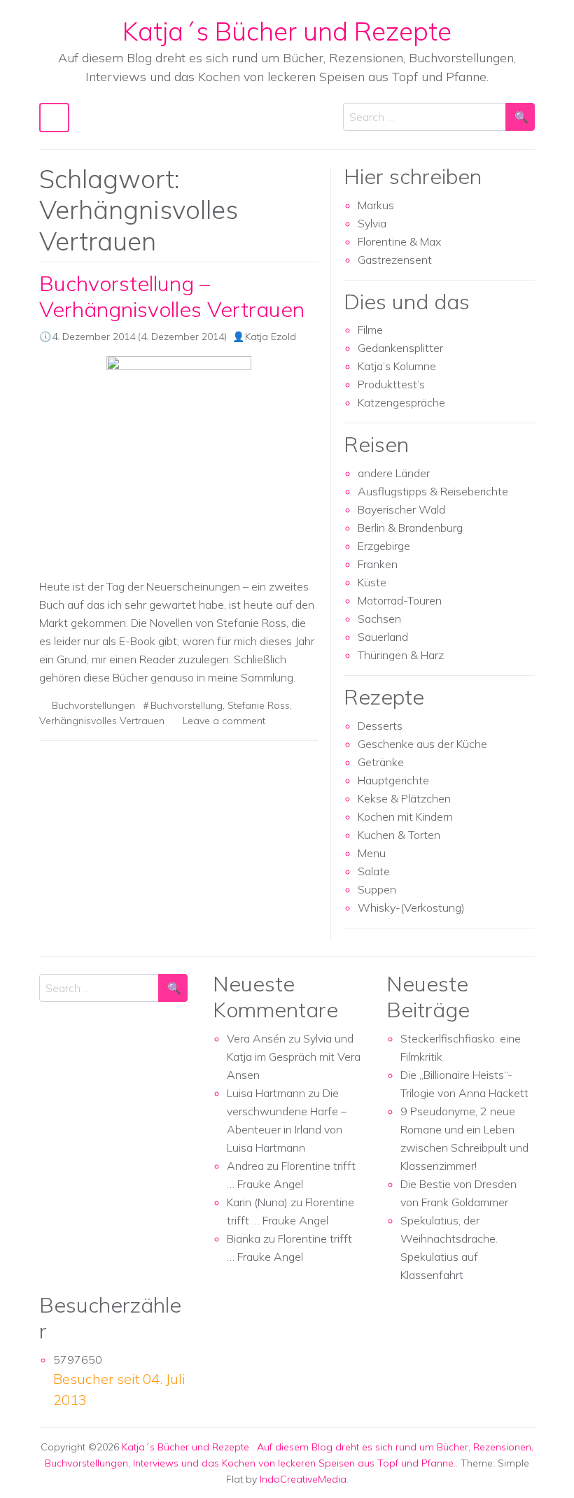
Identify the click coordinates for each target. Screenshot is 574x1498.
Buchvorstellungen (93, 705)
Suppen (377, 889)
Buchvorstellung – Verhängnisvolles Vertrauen (171, 296)
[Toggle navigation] (54, 117)
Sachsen (379, 619)
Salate (374, 871)
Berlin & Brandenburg (410, 528)
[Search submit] (520, 117)
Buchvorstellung (186, 705)
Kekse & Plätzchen (404, 798)
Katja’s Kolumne (397, 366)
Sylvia (372, 223)
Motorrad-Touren (400, 600)
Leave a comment (224, 720)
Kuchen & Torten (399, 835)
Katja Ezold (270, 336)
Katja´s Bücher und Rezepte (286, 31)
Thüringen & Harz (401, 655)
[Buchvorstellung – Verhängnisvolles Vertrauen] (178, 461)
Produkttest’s (391, 384)
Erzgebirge (384, 546)
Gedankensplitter (400, 348)
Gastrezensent (395, 260)
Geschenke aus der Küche (422, 744)
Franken (378, 564)
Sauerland (383, 637)
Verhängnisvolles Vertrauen (101, 720)
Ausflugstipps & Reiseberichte (433, 491)
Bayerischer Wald (401, 509)
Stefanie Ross (258, 705)
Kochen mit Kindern (405, 817)
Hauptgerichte (393, 780)
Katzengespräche (401, 402)
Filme (370, 330)
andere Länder (394, 473)
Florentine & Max (399, 241)
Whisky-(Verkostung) (411, 907)
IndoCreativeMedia (303, 1479)
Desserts (380, 726)
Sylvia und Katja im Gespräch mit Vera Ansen (293, 1056)
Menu (372, 853)
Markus (376, 205)
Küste (372, 582)
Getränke (381, 762)
